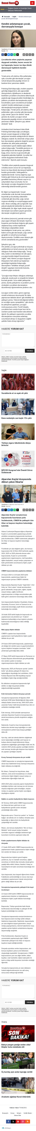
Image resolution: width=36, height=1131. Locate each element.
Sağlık (14, 16)
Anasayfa (7, 16)
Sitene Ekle (17, 1115)
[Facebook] (2, 54)
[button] (27, 54)
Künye (12, 1113)
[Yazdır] (24, 54)
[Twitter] (5, 54)
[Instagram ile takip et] (22, 1121)
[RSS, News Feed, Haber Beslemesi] (27, 1121)
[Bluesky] (8, 54)
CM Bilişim (8, 1128)
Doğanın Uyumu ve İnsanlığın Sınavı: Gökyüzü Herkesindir (20, 9)
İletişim (19, 1113)
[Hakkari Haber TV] (10, 3)
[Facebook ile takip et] (8, 1121)
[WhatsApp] (14, 54)
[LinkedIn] (11, 54)
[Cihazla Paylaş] (17, 54)
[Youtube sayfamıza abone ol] (18, 1121)
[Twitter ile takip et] (13, 1121)
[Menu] (32, 3)
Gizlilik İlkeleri (28, 1113)
